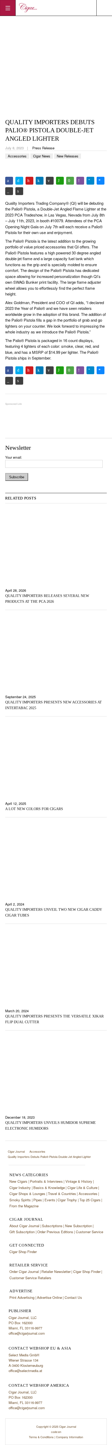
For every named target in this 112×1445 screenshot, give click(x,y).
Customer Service (89, 1231)
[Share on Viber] (80, 181)
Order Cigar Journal (24, 1271)
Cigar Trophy (67, 1199)
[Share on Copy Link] (9, 191)
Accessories (17, 155)
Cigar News (41, 155)
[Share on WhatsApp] (60, 181)
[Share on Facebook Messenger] (100, 181)
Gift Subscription (22, 1231)
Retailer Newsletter (56, 1271)
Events (50, 1199)
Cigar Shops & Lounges (27, 1193)
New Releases (67, 155)
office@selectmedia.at (25, 1370)
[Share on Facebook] (9, 181)
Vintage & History (78, 1181)
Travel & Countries (62, 1193)
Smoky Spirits (20, 1199)
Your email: (13, 457)
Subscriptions (52, 1225)
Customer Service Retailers (30, 1277)
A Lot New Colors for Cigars (34, 809)
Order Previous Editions (55, 1231)
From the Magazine (24, 1205)
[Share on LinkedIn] (39, 181)
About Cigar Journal (24, 1225)
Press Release (43, 147)
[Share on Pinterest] (29, 181)
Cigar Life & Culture (82, 1187)
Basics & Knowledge (49, 1187)
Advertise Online (49, 1297)
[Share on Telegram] (90, 181)
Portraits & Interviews (46, 1181)
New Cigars (18, 1181)
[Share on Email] (50, 181)
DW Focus (56, 8)
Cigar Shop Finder (23, 1251)
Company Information (69, 1437)
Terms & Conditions (41, 1437)
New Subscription (78, 1225)
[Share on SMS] (70, 181)
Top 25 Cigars (90, 1199)
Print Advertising (21, 1297)
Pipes (37, 1199)
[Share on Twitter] (19, 181)
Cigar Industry (20, 1187)
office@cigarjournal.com (27, 1333)
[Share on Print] (19, 191)
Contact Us (73, 1297)
